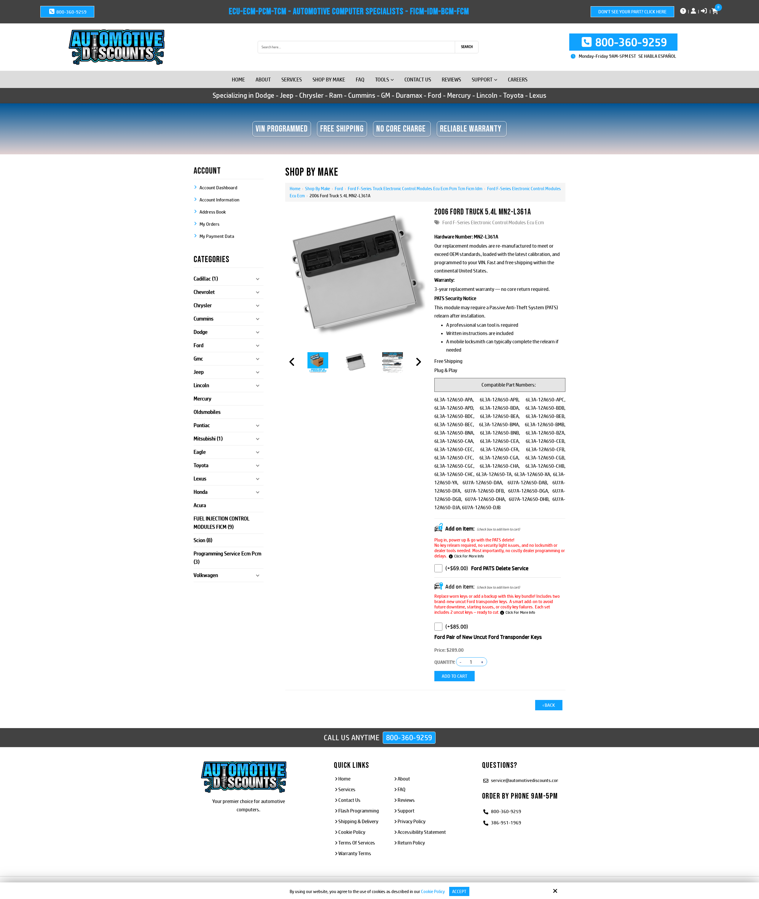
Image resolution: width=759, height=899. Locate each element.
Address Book (213, 212)
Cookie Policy (433, 891)
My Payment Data (217, 236)
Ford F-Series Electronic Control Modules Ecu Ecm (493, 222)
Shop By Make (317, 188)
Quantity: (444, 662)
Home (295, 188)
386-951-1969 (506, 823)
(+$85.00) (456, 627)
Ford (339, 188)
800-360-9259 (71, 12)
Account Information (219, 200)
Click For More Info (469, 556)
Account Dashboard (218, 187)
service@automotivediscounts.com (525, 780)
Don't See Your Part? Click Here (632, 12)
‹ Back (549, 705)
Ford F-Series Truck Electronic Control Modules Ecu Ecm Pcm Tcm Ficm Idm (415, 188)
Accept (459, 891)
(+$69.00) (456, 568)
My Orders (209, 224)
